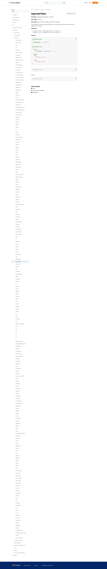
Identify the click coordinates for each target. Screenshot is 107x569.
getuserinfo (18, 196)
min (16, 321)
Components (16, 32)
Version (12, 9)
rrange (17, 443)
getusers (17, 199)
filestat (17, 152)
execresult (18, 134)
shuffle (17, 448)
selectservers (18, 445)
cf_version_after (19, 67)
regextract (18, 420)
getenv (17, 179)
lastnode (17, 286)
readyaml (17, 410)
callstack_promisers (19, 60)
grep (16, 206)
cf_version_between (19, 75)
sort (16, 453)
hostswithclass (18, 229)
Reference (15, 30)
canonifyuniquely (19, 65)
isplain (17, 276)
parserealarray (18, 351)
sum (16, 500)
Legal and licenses (27, 565)
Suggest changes (71, 13)
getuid (17, 194)
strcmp (17, 463)
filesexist (17, 147)
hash (16, 211)
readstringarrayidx (19, 403)
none (17, 326)
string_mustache (19, 478)
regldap (17, 425)
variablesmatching (19, 530)
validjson (17, 527)
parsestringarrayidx (19, 356)
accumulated (18, 42)
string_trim (18, 490)
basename (18, 50)
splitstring (17, 458)
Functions (16, 37)
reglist (17, 430)
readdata (17, 381)
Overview (15, 14)
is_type (17, 251)
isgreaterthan (18, 261)
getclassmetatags (19, 177)
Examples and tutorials (17, 27)
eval (16, 129)
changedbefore (19, 82)
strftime (17, 465)
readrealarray (18, 396)
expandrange (18, 139)
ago (16, 45)
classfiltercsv (18, 87)
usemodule (18, 515)
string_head (18, 473)
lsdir (16, 301)
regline (17, 428)
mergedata (18, 318)
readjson (17, 393)
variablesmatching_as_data (21, 532)
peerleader (18, 361)
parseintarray (18, 346)
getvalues (17, 201)
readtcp (17, 408)
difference (18, 119)
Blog (90, 2)
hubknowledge (18, 234)
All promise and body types (19, 552)
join (16, 284)
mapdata (17, 308)
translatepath (18, 505)
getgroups (18, 189)
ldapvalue (17, 296)
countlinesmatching (19, 102)
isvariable (17, 281)
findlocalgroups (18, 162)
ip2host (17, 244)
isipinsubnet (18, 264)
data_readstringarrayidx (20, 109)
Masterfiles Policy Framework (20, 545)
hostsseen (18, 226)
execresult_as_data (19, 137)
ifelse (17, 236)
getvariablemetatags (19, 204)
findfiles (17, 157)
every (17, 132)
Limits (15, 547)
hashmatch (18, 216)
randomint (18, 373)
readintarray (18, 388)
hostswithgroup (19, 231)
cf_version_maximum (20, 77)
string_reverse (18, 483)
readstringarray (18, 401)
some (17, 450)
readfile (17, 386)
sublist (17, 498)
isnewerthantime (19, 274)
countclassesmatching (20, 99)
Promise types (17, 35)
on (16, 336)
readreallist (18, 398)
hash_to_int (18, 214)
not (16, 328)
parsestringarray (19, 353)
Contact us (36, 565)
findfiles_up (18, 159)
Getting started (16, 17)
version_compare (19, 537)
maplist (17, 311)
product (17, 371)
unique (17, 510)
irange (17, 249)
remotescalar (18, 435)
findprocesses (18, 167)
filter (16, 154)
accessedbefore (19, 40)
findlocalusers (18, 164)
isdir (16, 256)
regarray (17, 413)
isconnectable (18, 254)
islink (16, 269)
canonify (17, 62)
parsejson (17, 348)
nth (16, 333)
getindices (18, 191)
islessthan (17, 266)
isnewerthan (18, 271)
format (17, 169)
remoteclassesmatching (20, 433)
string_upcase (18, 493)
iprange (17, 246)
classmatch (18, 94)
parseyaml (18, 358)
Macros (15, 550)
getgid (17, 184)
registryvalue (18, 423)
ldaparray (17, 291)
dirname (17, 122)
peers (17, 366)
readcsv (17, 378)
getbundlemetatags (19, 174)
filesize (17, 149)
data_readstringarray (20, 107)
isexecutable (18, 259)
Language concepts (18, 540)
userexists (17, 517)
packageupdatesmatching (21, 343)
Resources (15, 555)
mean (17, 316)
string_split (18, 485)
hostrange (18, 224)
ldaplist (17, 294)
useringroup (18, 520)
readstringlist (18, 405)
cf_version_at (18, 70)
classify (17, 92)
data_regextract (19, 112)
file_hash (17, 142)
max (16, 313)
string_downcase (19, 470)
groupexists (18, 209)
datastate (17, 117)
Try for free (95, 2)
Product (86, 2)
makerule (17, 303)
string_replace (18, 480)
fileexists (17, 144)
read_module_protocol (20, 376)
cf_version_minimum (20, 80)
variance (17, 535)
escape (17, 127)
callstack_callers (19, 57)
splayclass (17, 455)
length (17, 298)
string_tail (17, 488)
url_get (17, 513)
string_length (18, 475)
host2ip (17, 219)
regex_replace (18, 418)
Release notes (16, 20)
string (17, 468)
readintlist (17, 391)
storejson (17, 460)
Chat (34, 88)
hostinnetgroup (19, 221)
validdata (17, 522)
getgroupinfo (18, 187)
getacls (17, 172)
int (16, 239)
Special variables (17, 542)
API (13, 25)
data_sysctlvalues (19, 114)
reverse (17, 440)
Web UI (14, 22)
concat (17, 97)
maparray (17, 306)
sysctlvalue (18, 503)
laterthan (17, 289)
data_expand (18, 104)
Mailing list (35, 92)
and (16, 47)
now (16, 331)
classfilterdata (18, 89)
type (16, 508)
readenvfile (18, 383)
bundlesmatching (19, 52)
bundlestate (18, 55)
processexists (18, 368)
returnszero (18, 438)
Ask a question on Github (38, 90)
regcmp (17, 415)
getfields (17, 182)
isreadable (18, 279)
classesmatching (19, 84)
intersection (18, 241)
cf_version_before (19, 72)
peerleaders (18, 363)
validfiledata (18, 525)
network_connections (20, 323)
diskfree (17, 124)
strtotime (17, 495)
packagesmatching (19, 341)
